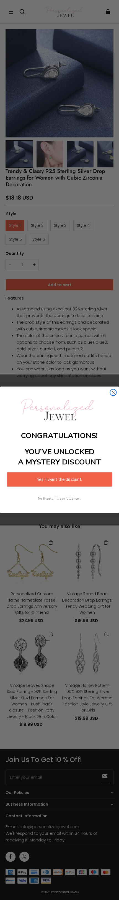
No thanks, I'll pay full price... (59, 499)
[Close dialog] (113, 392)
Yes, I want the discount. (59, 479)
